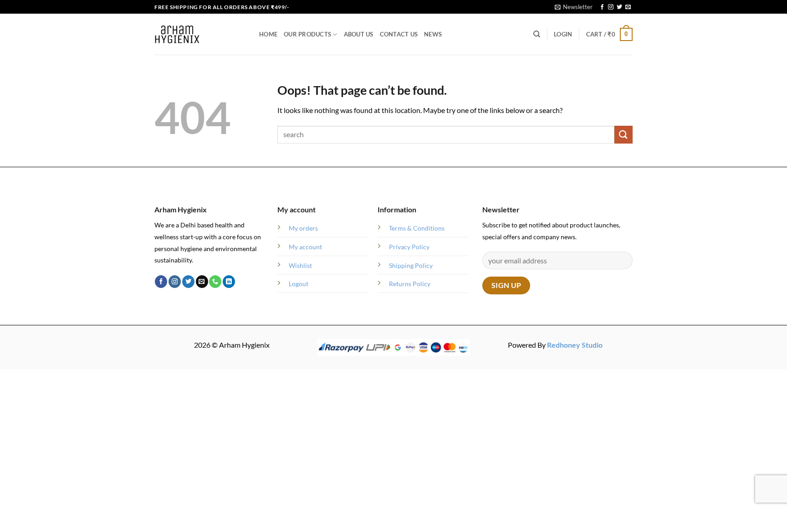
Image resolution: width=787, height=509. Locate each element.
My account (305, 247)
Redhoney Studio (575, 344)
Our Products (307, 34)
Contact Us (399, 34)
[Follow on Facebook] (602, 7)
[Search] (536, 34)
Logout (298, 284)
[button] (574, 7)
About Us (358, 34)
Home (268, 34)
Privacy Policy (409, 247)
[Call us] (215, 281)
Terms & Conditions (417, 228)
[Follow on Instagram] (610, 7)
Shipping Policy (411, 265)
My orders (303, 228)
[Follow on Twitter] (619, 7)
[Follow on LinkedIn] (229, 281)
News (433, 34)
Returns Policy (409, 284)
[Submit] (623, 135)
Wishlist (300, 265)
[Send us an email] (628, 7)
